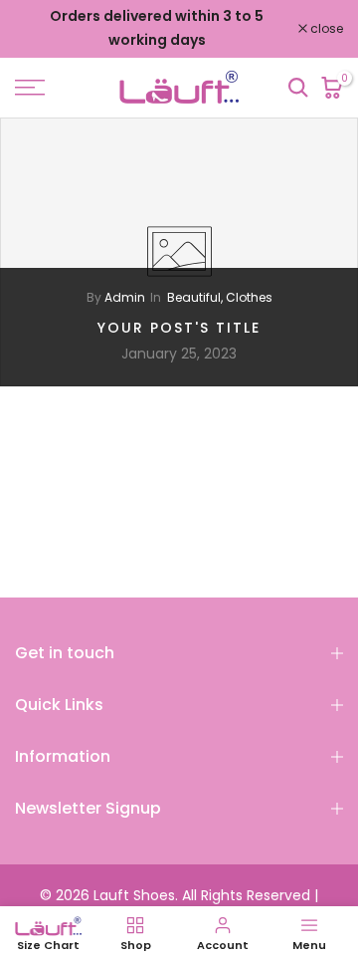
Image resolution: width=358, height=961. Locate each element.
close (325, 29)
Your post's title (179, 327)
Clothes (249, 297)
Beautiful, (196, 297)
